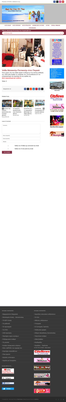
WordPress (37, 399)
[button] (3, 109)
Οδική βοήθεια (39, 339)
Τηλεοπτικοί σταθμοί (40, 336)
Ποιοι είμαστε (6, 354)
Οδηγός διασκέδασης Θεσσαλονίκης (45, 333)
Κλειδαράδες (38, 342)
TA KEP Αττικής (7, 320)
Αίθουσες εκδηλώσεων (41, 320)
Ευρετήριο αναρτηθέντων (10, 351)
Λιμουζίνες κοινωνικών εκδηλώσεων (45, 314)
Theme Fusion (19, 399)
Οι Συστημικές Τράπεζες (42, 326)
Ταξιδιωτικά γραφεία (40, 330)
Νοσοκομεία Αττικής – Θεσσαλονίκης (13, 317)
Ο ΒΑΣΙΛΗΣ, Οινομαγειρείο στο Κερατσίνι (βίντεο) (39, 110)
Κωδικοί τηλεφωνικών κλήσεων (11, 345)
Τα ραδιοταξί (6, 323)
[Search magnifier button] (62, 33)
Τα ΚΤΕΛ (5, 330)
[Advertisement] (57, 178)
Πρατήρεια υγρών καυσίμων (11, 336)
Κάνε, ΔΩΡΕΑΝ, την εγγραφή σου (12, 348)
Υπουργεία (38, 323)
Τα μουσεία (6, 342)
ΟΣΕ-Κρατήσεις (7, 333)
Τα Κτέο (37, 317)
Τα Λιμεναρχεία (7, 326)
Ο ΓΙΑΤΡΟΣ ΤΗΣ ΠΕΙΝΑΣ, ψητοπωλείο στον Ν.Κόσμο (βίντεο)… (6, 112)
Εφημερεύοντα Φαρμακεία (10, 314)
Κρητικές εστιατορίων (9, 357)
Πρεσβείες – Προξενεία (41, 345)
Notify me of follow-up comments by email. (27, 145)
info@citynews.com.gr (16, 1)
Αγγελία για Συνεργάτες (9, 360)
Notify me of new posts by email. (24, 148)
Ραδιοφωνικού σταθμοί (9, 339)
